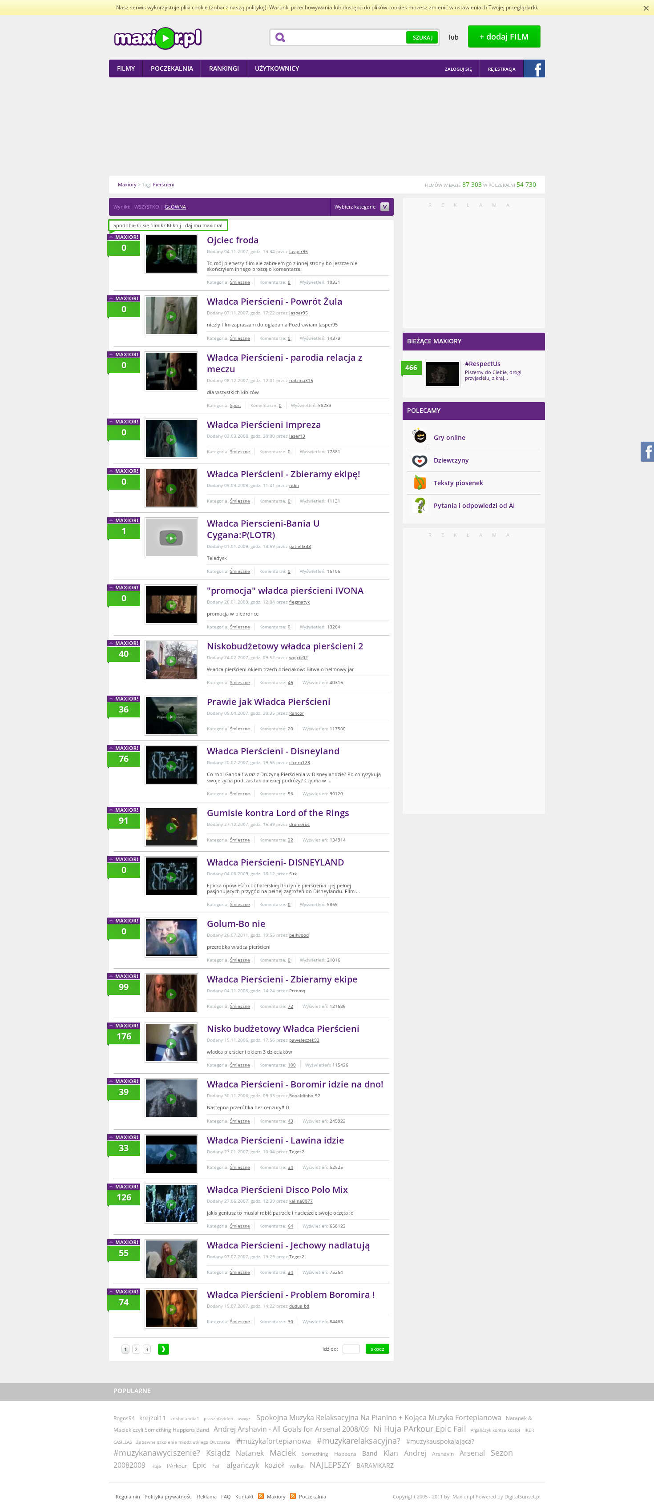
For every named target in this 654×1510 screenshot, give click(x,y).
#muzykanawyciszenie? (156, 1452)
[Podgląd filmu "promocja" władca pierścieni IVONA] (171, 604)
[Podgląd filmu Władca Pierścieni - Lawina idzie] (171, 1154)
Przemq (297, 990)
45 (290, 682)
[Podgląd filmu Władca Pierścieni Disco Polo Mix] (171, 1204)
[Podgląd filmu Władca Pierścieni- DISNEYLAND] (171, 876)
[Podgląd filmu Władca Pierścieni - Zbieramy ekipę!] (171, 488)
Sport (235, 405)
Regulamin (128, 1496)
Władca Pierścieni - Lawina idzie (275, 1140)
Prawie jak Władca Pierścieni (269, 702)
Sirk (293, 873)
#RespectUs (483, 363)
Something (315, 1454)
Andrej (415, 1453)
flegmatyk (299, 602)
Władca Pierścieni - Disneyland (273, 751)
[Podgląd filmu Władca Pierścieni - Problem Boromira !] (171, 1309)
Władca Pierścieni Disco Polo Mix (277, 1190)
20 (290, 728)
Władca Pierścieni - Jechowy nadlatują (288, 1245)
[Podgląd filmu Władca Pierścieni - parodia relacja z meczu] (171, 371)
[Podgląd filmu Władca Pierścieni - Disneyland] (171, 765)
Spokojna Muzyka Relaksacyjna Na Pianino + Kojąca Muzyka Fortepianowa (378, 1417)
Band (370, 1453)
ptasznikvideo (218, 1418)
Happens (345, 1454)
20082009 (129, 1465)
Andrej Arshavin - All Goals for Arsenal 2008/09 (291, 1429)
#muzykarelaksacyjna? (358, 1440)
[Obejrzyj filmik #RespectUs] (442, 374)
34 (290, 1167)
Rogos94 (124, 1418)
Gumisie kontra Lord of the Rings (278, 813)
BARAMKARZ (375, 1465)
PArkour (177, 1466)
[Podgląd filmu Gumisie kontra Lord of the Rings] (171, 827)
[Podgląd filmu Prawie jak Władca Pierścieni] (171, 716)
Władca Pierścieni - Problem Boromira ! (291, 1295)
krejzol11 (152, 1417)
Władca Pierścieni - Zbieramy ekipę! (283, 474)
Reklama (207, 1496)
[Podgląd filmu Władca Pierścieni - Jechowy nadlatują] (171, 1259)
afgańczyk (242, 1465)
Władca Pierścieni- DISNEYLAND (275, 862)
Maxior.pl (157, 38)
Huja (156, 1466)
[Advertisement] (327, 126)
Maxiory (276, 1496)
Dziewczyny (451, 460)
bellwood (299, 935)
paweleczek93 (304, 1040)
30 (290, 1321)
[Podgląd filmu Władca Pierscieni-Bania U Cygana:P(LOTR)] (171, 537)
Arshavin (443, 1454)
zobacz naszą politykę (238, 7)
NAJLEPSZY (330, 1464)
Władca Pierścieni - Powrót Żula (275, 301)
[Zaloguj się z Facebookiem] (534, 68)
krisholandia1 (184, 1418)
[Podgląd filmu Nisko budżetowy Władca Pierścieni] (171, 1043)
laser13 (297, 436)
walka (297, 1466)
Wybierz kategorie (356, 207)
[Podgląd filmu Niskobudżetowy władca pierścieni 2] (171, 660)
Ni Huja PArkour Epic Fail (419, 1428)
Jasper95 (298, 251)
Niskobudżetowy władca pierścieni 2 (285, 646)
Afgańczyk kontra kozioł (495, 1430)
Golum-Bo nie (236, 924)
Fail (216, 1466)
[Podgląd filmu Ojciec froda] (171, 254)
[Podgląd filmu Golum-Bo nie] (171, 938)
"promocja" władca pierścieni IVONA (285, 590)
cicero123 (299, 762)
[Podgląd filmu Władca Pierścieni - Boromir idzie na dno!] (171, 1098)
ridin (294, 485)
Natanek (250, 1453)
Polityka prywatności (169, 1496)
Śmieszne (240, 282)
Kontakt (244, 1496)
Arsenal (472, 1453)
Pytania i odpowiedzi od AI (474, 505)
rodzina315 (301, 380)
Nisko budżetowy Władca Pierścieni (283, 1029)
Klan (391, 1453)
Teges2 (296, 1151)
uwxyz (244, 1418)
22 (290, 840)
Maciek (283, 1452)
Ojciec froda (233, 240)
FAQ (226, 1496)
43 (290, 1121)
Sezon (502, 1452)
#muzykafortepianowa (273, 1441)
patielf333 (300, 546)
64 (290, 1226)
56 (290, 793)
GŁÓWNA (175, 206)
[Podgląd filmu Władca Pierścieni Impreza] (171, 439)
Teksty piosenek (458, 483)
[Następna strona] (163, 1349)
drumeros (299, 824)
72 (290, 1006)
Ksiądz (218, 1452)
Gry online (449, 437)
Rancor (296, 713)
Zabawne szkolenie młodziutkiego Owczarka (183, 1442)
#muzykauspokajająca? (440, 1441)
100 (292, 1065)
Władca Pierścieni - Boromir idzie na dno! (295, 1084)
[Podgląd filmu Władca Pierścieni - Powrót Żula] (171, 315)
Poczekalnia (312, 1496)
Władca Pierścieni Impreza (264, 425)
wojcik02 (298, 657)
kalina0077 (301, 1201)
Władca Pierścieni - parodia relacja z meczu (285, 363)
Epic (199, 1465)
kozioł (274, 1465)
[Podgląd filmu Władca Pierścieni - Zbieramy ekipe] (171, 993)
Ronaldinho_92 (304, 1095)
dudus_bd (299, 1306)
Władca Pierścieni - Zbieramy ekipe (282, 979)
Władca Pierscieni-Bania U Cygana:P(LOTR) (263, 529)
